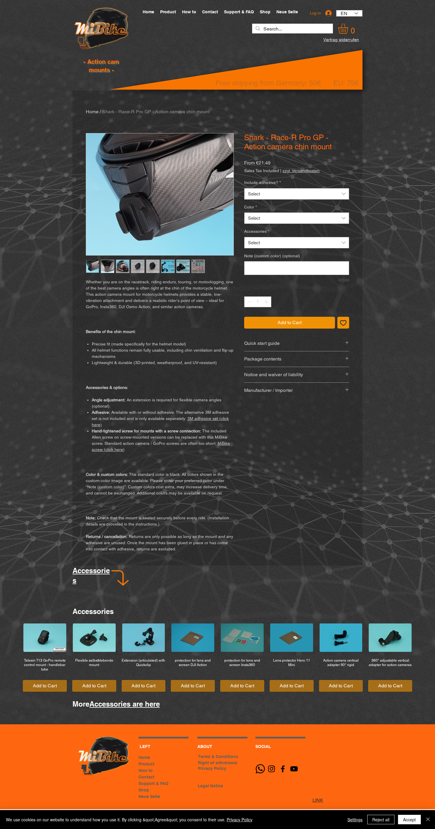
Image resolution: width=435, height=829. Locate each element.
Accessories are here (124, 704)
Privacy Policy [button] (212, 768)
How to (145, 770)
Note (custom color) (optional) (272, 255)
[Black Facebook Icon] (282, 768)
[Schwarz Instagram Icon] (271, 768)
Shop (143, 790)
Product (146, 764)
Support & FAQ (153, 783)
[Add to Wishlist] (343, 323)
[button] (349, 28)
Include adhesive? (262, 182)
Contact (146, 777)
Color (250, 207)
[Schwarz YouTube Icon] (294, 768)
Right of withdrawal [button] (217, 762)
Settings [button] (354, 819)
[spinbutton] (257, 302)
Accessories (256, 231)
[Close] (427, 819)
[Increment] (266, 302)
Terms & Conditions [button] (218, 756)
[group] (217, 657)
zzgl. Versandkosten (301, 170)
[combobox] (296, 194)
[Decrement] (248, 302)
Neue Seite (149, 796)
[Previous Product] (12, 637)
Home (92, 111)
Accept (409, 819)
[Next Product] (422, 637)
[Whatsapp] (260, 768)
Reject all (380, 819)
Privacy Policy (239, 819)
